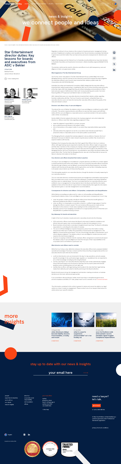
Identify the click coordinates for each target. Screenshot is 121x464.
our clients (8, 402)
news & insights (9, 404)
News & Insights (59, 3)
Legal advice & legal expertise (38, 3)
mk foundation (28, 402)
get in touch (96, 405)
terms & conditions (102, 427)
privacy (94, 427)
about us (26, 395)
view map (46, 409)
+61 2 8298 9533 (46, 405)
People (26, 3)
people (7, 395)
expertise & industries (11, 398)
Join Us (73, 3)
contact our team (104, 4)
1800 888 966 (101, 409)
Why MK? (51, 3)
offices (26, 404)
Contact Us (80, 3)
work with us (8, 400)
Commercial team (102, 279)
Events (67, 3)
